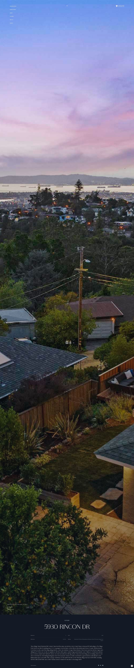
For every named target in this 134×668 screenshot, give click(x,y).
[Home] (120, 6)
